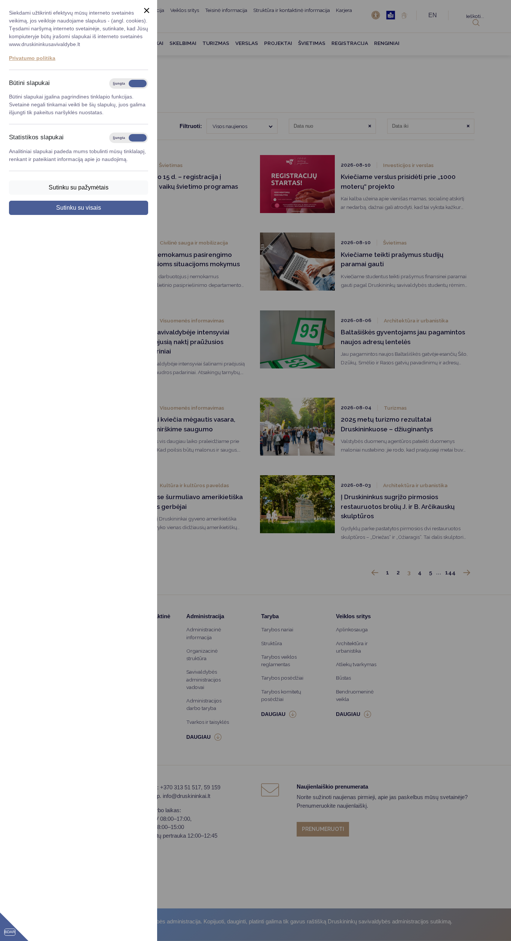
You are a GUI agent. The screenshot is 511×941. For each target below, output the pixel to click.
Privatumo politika (32, 58)
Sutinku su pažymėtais (78, 187)
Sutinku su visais (78, 207)
